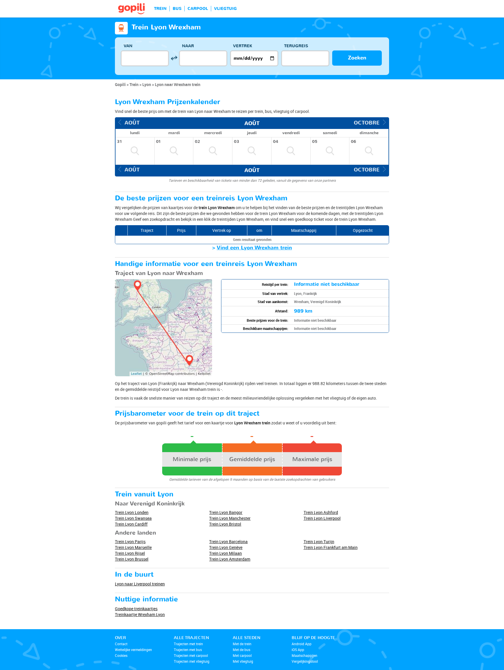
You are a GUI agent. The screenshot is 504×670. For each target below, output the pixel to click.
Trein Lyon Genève (225, 547)
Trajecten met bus (188, 649)
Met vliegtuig (243, 661)
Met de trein (242, 643)
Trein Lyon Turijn (319, 541)
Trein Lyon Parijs (130, 541)
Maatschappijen (304, 655)
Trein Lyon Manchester (230, 518)
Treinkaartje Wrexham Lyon (140, 614)
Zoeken (357, 58)
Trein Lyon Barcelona (228, 541)
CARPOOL (198, 8)
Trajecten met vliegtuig (191, 661)
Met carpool (242, 655)
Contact (121, 643)
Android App (302, 643)
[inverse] (174, 58)
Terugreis (296, 46)
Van (128, 46)
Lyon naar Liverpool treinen (140, 584)
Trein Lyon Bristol (225, 524)
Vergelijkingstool (305, 661)
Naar (188, 46)
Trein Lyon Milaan (225, 553)
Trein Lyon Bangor (225, 512)
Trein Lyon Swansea (133, 518)
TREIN (160, 8)
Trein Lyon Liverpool (322, 518)
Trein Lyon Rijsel (130, 553)
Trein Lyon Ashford (321, 512)
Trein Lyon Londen (131, 512)
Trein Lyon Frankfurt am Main (331, 547)
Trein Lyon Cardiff (131, 524)
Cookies (121, 655)
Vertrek (242, 46)
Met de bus (241, 649)
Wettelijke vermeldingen (133, 649)
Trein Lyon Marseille (133, 547)
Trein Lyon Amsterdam (229, 559)
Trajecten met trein (188, 643)
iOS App (298, 649)
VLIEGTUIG (225, 8)
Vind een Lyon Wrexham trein (254, 247)
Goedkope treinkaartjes (136, 608)
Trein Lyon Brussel (131, 559)
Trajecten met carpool (191, 655)
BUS (177, 8)
